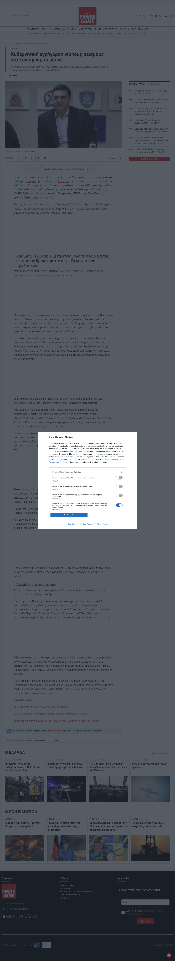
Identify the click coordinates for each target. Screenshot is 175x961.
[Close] (131, 437)
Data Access (87, 524)
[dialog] (87, 480)
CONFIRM (69, 515)
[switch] (119, 477)
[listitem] (87, 472)
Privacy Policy (102, 524)
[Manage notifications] (169, 955)
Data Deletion (73, 524)
